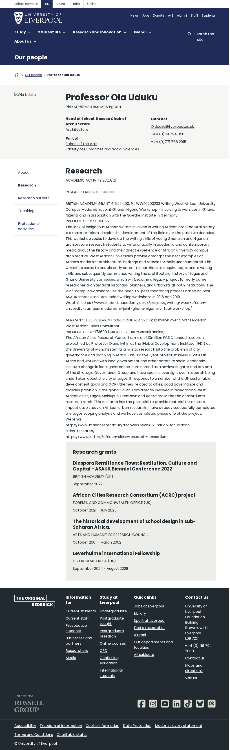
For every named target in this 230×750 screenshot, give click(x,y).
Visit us (191, 678)
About (23, 172)
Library (140, 613)
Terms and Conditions (33, 734)
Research (27, 185)
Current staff (77, 618)
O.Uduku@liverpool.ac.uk (172, 126)
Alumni (182, 15)
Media (71, 657)
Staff (194, 15)
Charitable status (72, 734)
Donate (158, 15)
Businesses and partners (79, 640)
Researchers (77, 650)
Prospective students (76, 628)
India (76, 4)
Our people (30, 57)
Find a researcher (149, 627)
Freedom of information (61, 725)
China (60, 4)
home (17, 75)
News (134, 15)
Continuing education (109, 660)
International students (111, 673)
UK (47, 4)
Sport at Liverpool (149, 620)
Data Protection (137, 725)
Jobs (145, 15)
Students (209, 15)
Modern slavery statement (178, 725)
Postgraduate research (112, 633)
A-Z (170, 15)
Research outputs (33, 198)
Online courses (113, 643)
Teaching (26, 210)
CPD (103, 650)
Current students (81, 611)
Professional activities (29, 226)
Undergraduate (113, 611)
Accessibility (25, 725)
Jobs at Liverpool (149, 606)
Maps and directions (194, 668)
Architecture (77, 129)
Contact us (195, 658)
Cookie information (102, 725)
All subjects (144, 654)
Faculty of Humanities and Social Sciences (102, 149)
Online (92, 4)
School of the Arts (81, 143)
